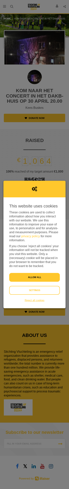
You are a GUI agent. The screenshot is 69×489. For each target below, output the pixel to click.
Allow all (34, 277)
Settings (34, 290)
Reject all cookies (34, 300)
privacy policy (30, 236)
